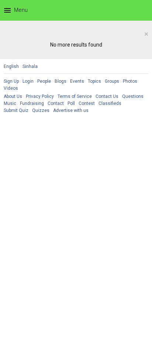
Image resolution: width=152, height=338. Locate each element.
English (11, 66)
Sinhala (30, 66)
